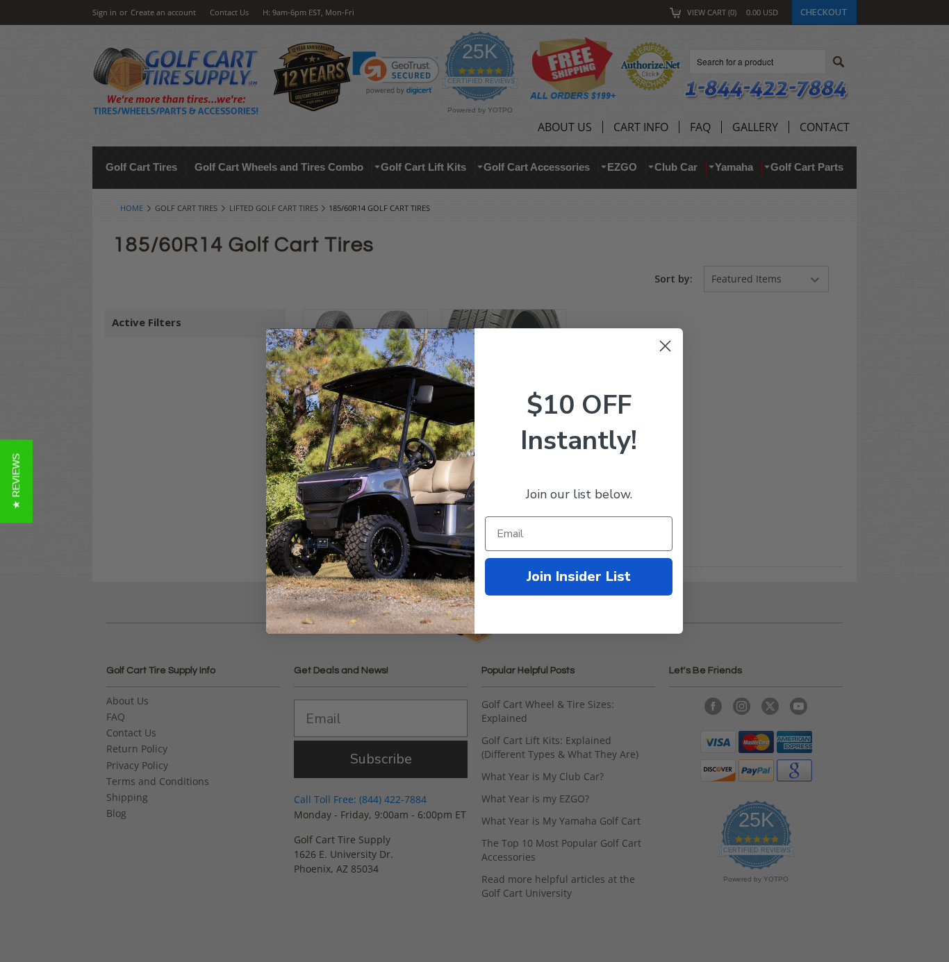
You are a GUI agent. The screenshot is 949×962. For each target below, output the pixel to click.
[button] (16, 481)
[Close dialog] (665, 346)
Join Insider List (579, 576)
